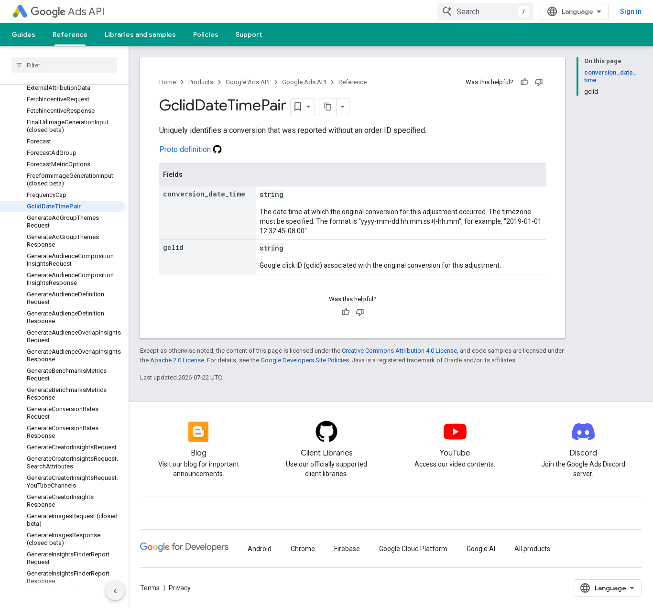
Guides (23, 34)
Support (249, 34)
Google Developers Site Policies (305, 360)
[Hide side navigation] (115, 590)
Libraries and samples (140, 34)
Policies (205, 34)
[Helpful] (524, 82)
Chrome (303, 549)
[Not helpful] (539, 82)
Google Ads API (248, 82)
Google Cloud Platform (413, 549)
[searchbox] (64, 65)
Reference (70, 34)
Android (260, 549)
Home (167, 82)
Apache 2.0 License (177, 360)
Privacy (180, 588)
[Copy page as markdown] (328, 106)
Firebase (347, 549)
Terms (150, 588)
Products (200, 82)
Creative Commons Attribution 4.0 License (399, 350)
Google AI (481, 549)
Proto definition (186, 149)
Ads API (86, 11)
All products (532, 549)
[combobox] (485, 11)
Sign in (631, 11)
